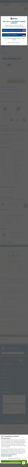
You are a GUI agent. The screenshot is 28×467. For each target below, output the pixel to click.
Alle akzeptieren (14, 461)
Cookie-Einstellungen (14, 458)
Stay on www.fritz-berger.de (10, 34)
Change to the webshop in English (12, 30)
